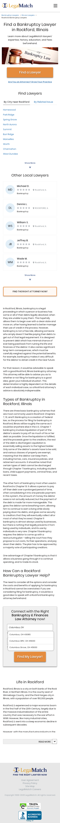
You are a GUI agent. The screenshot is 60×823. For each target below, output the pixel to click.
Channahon (9, 148)
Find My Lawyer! (30, 656)
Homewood (9, 109)
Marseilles (8, 139)
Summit (7, 129)
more (48, 741)
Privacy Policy (30, 783)
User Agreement (30, 780)
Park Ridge (8, 114)
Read (45, 741)
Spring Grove (10, 119)
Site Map (30, 786)
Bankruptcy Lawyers (10, 15)
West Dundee (10, 153)
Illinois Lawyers (28, 15)
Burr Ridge (8, 134)
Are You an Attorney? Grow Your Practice (30, 82)
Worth (6, 144)
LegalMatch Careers (30, 789)
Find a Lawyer (30, 72)
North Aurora (10, 124)
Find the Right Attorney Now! (30, 291)
